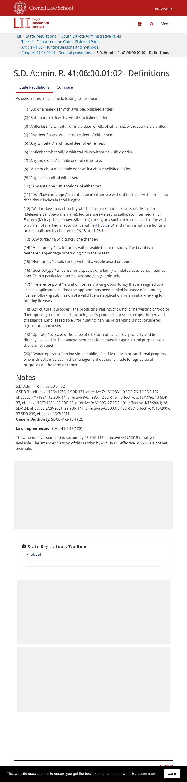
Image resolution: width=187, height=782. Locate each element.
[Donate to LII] (139, 24)
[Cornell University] (20, 7)
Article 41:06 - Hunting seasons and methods (59, 47)
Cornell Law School (49, 7)
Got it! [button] (172, 774)
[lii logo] (31, 23)
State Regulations (41, 36)
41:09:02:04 (104, 225)
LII (19, 36)
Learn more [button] (147, 774)
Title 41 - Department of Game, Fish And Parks (60, 41)
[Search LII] (151, 24)
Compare (65, 87)
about (36, 554)
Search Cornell (164, 9)
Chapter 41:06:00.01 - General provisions (56, 52)
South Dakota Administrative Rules (91, 36)
